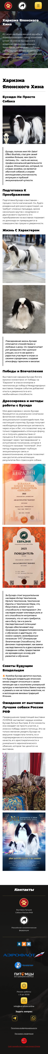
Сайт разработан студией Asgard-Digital (24, 1046)
